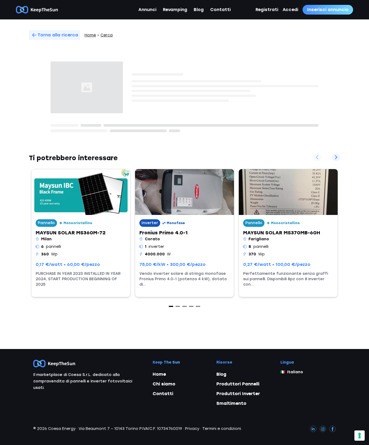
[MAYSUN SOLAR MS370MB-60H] (288, 233)
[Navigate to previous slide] (317, 157)
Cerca (106, 35)
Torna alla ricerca (58, 34)
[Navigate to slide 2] (178, 306)
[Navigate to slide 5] (198, 306)
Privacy (192, 428)
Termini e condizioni (221, 428)
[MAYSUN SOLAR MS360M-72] (80, 233)
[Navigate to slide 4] (191, 306)
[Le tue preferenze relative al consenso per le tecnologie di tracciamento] (359, 435)
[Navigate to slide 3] (184, 306)
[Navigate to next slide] (336, 157)
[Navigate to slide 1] (171, 306)
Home (90, 35)
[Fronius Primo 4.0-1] (184, 233)
